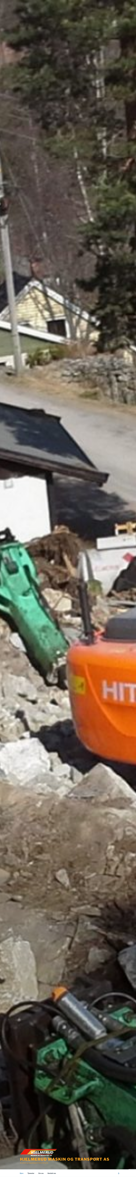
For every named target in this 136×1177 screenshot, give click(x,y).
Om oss (41, 1173)
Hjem (21, 1173)
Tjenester (31, 1173)
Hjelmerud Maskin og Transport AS (65, 1159)
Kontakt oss (52, 1173)
